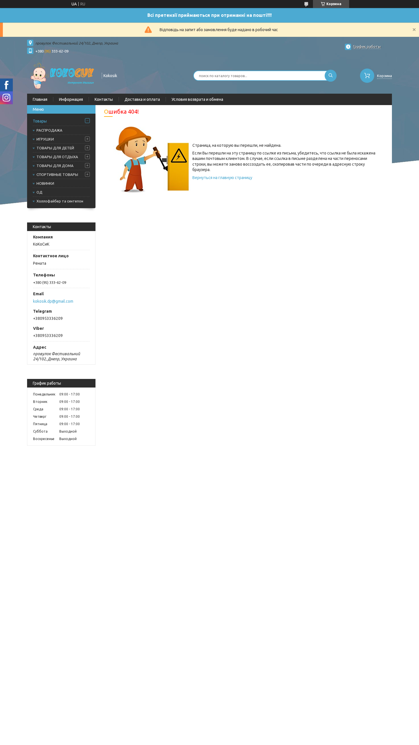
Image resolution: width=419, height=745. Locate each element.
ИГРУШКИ (45, 139)
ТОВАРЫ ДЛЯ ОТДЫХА (57, 157)
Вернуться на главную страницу (222, 177)
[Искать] (331, 76)
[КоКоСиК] (62, 75)
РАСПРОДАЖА (49, 130)
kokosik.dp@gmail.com (53, 301)
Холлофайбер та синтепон (59, 201)
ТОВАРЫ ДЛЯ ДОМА (55, 166)
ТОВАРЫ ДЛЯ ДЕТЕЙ (55, 148)
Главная (40, 99)
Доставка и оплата (142, 99)
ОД (39, 192)
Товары (40, 121)
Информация (71, 99)
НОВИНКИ (45, 183)
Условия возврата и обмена (197, 99)
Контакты (104, 99)
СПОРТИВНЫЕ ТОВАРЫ (57, 174)
